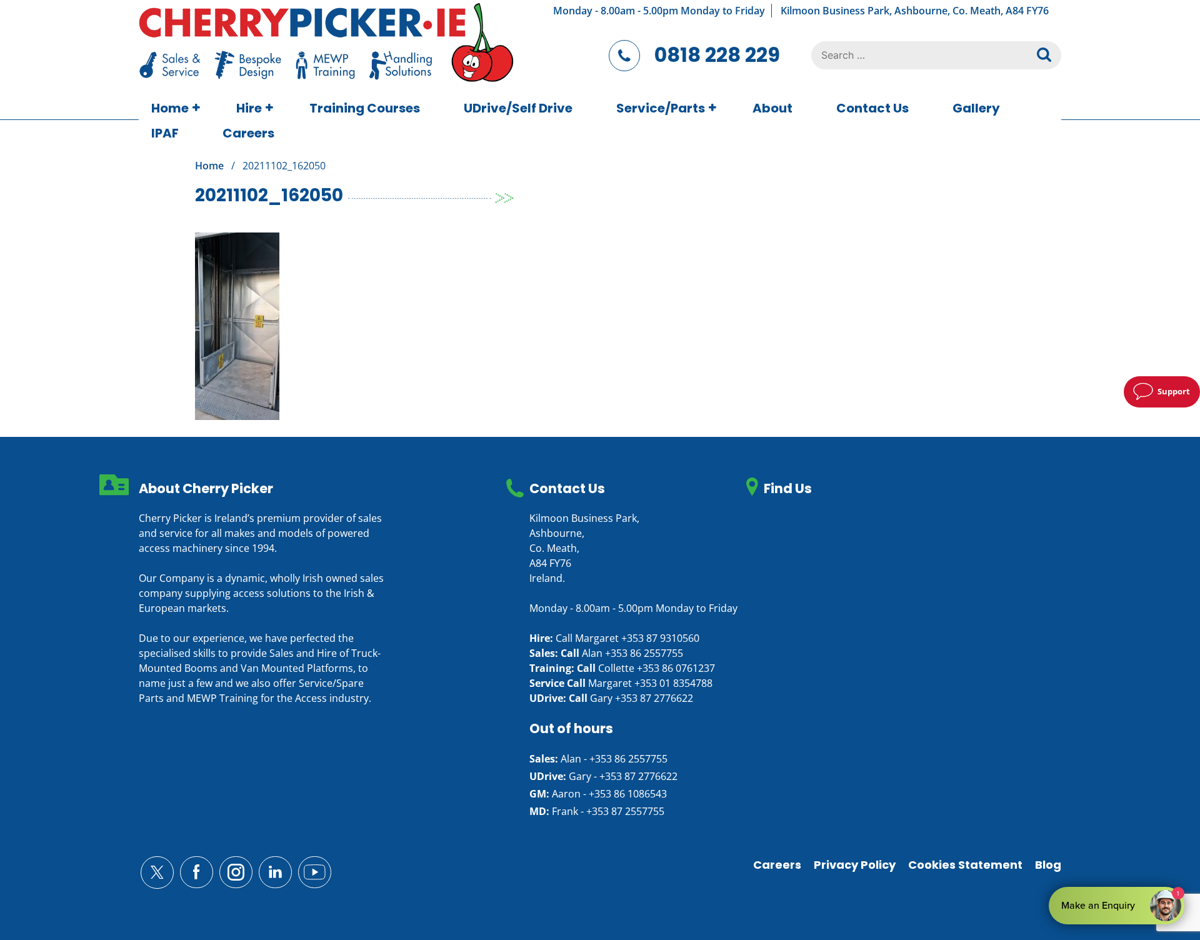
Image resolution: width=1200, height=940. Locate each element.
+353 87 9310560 (660, 638)
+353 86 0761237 (676, 668)
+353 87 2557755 (625, 811)
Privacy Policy (855, 864)
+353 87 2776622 (654, 698)
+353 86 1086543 (628, 794)
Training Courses (364, 108)
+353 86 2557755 (644, 653)
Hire (249, 108)
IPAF (165, 133)
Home (170, 108)
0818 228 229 (717, 55)
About (772, 108)
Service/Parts (660, 108)
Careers (248, 133)
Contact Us (872, 108)
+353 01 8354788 (673, 683)
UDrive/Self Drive (518, 108)
